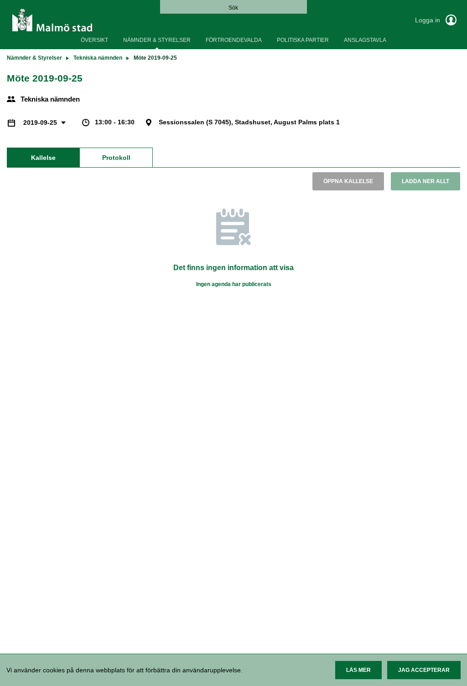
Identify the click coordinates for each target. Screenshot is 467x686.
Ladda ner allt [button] (425, 181)
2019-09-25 (41, 122)
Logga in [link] (428, 20)
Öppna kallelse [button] (348, 181)
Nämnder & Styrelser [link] (34, 58)
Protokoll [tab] (116, 157)
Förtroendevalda (234, 40)
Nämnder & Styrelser (157, 40)
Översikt (94, 40)
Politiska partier (303, 40)
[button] (358, 670)
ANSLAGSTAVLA (365, 40)
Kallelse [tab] (43, 157)
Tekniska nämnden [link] (97, 58)
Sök (233, 8)
